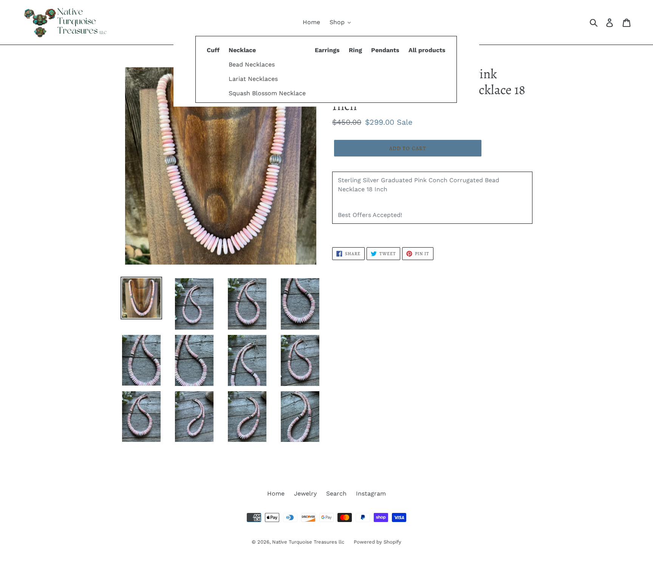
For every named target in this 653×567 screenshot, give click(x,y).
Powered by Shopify (377, 542)
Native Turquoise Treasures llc (308, 542)
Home (276, 493)
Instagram (371, 493)
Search (336, 493)
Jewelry (305, 493)
